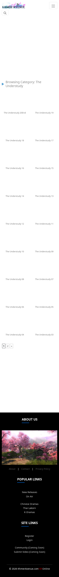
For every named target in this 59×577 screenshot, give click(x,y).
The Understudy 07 (44, 279)
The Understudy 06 (15, 307)
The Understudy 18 (15, 140)
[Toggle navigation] (53, 5)
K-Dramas (29, 512)
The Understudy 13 (44, 196)
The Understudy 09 (44, 251)
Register (29, 535)
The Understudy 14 (15, 196)
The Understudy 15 (44, 168)
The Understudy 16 (15, 168)
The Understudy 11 (44, 223)
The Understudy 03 (44, 334)
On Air (29, 496)
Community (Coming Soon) (29, 547)
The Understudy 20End (15, 112)
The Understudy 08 (15, 279)
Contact (25, 468)
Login (30, 540)
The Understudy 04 (15, 334)
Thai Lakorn (29, 508)
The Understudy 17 (44, 140)
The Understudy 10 (15, 251)
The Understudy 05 (44, 307)
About (12, 468)
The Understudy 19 (44, 112)
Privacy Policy (43, 468)
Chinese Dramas (29, 503)
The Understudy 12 (15, 223)
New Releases (29, 492)
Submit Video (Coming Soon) (29, 551)
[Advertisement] (29, 45)
